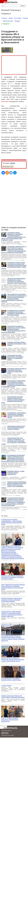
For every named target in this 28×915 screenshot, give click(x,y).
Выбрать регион (5, 733)
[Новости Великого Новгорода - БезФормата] (9, 2)
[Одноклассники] (7, 172)
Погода (25, 18)
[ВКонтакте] (3, 172)
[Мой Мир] (15, 172)
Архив (11, 18)
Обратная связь (4, 732)
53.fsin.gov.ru (6, 53)
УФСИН (12, 163)
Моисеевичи (5, 101)
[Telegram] (11, 172)
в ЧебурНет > (6, 24)
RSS (13, 735)
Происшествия (8, 21)
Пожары (17, 21)
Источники (17, 18)
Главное (4, 18)
